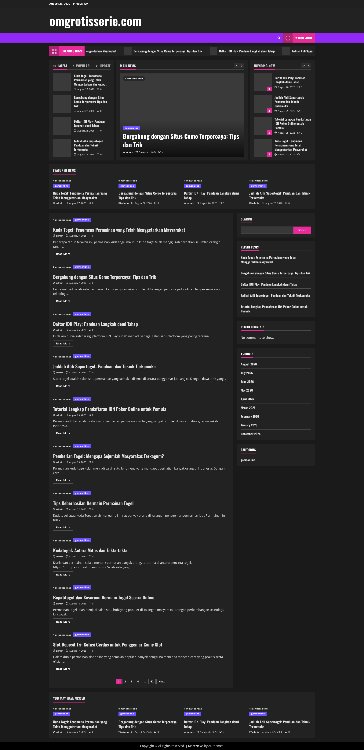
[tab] (60, 66)
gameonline (131, 127)
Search (246, 219)
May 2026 (247, 390)
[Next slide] (241, 65)
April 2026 (247, 399)
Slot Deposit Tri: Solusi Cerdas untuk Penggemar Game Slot (107, 644)
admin (129, 151)
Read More (64, 254)
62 (152, 681)
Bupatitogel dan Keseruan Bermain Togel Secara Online (103, 597)
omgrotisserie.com (95, 20)
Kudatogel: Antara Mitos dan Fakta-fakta (90, 550)
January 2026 (249, 425)
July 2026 (247, 373)
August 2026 (249, 364)
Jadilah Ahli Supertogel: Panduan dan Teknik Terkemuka (310, 51)
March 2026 (248, 407)
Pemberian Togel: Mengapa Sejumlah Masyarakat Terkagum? (108, 455)
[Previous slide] (236, 65)
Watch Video (303, 38)
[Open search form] (279, 38)
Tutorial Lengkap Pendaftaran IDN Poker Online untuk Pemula (263, 126)
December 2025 (250, 433)
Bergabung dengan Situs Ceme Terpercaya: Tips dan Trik (151, 51)
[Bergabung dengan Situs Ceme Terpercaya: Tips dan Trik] (182, 115)
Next (161, 681)
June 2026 (247, 381)
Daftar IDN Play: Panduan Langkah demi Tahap (231, 51)
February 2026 (250, 416)
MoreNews (195, 746)
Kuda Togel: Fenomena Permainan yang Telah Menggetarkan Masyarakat (62, 82)
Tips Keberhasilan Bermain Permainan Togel (93, 503)
